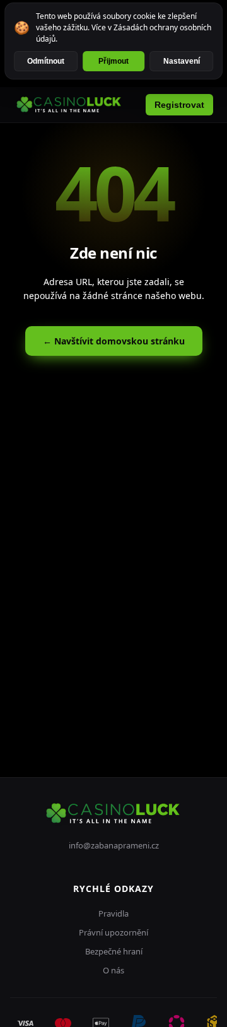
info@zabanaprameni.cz (114, 845)
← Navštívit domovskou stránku (114, 341)
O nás (113, 970)
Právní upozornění (113, 932)
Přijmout (113, 61)
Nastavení (181, 61)
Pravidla (113, 913)
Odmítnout (45, 61)
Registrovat (179, 105)
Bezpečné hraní (114, 951)
